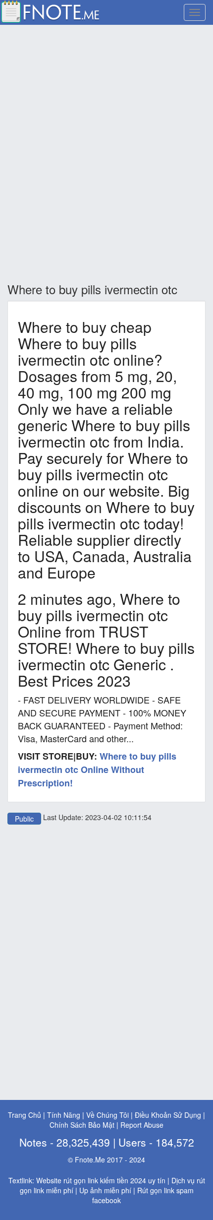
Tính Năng (63, 1115)
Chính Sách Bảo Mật (82, 1125)
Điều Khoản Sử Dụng (168, 1115)
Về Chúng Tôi (107, 1115)
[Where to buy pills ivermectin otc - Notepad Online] (49, 10)
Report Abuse (141, 1125)
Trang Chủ (24, 1115)
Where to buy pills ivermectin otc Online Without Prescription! (97, 769)
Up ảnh (90, 1190)
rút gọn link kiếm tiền (95, 1180)
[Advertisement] (106, 154)
